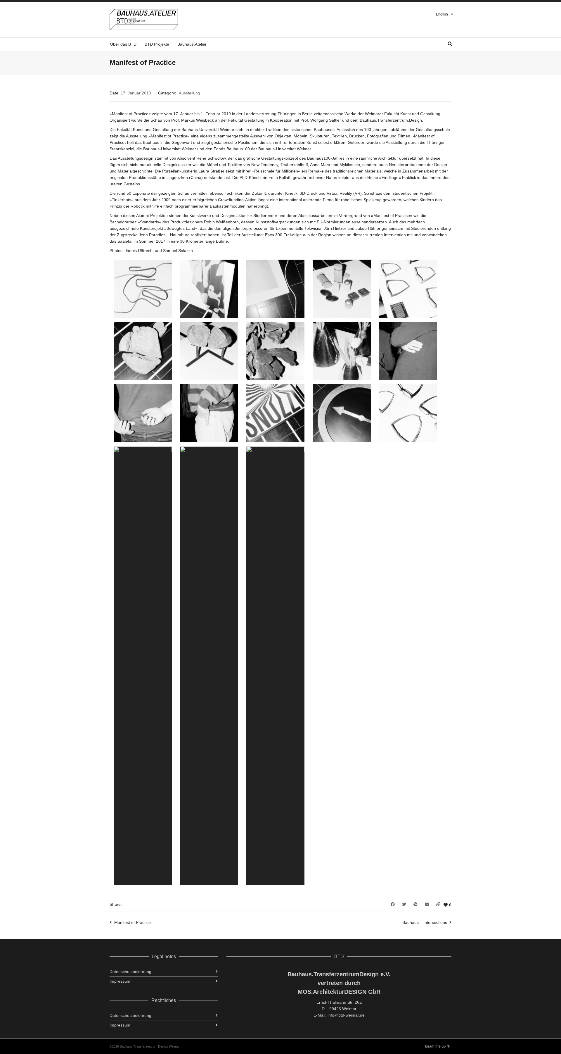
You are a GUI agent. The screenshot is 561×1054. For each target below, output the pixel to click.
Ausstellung (189, 93)
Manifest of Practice (132, 922)
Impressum (120, 981)
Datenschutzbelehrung (130, 971)
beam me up (435, 1046)
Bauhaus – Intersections (424, 922)
